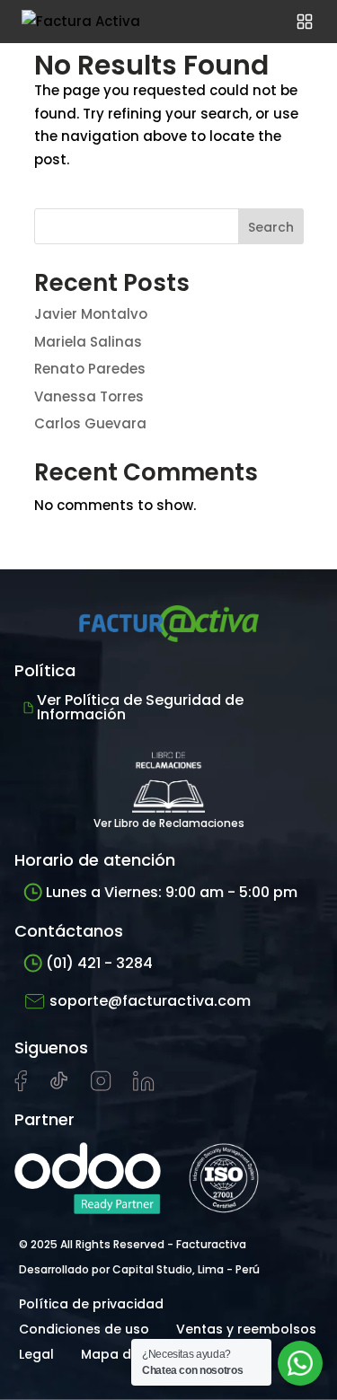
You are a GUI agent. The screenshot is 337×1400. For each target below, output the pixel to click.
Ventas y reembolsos (246, 1329)
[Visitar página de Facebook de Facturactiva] (20, 1087)
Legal (36, 1354)
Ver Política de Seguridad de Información (140, 707)
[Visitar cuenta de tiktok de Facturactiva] (59, 1087)
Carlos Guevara (90, 423)
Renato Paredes (90, 368)
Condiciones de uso (84, 1329)
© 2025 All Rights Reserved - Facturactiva (132, 1244)
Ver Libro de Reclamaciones (168, 823)
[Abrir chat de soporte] (300, 1363)
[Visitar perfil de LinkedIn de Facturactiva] (144, 1087)
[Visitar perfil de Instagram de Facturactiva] (101, 1087)
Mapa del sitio (127, 1354)
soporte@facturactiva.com (150, 1001)
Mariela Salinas (88, 341)
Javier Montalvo (90, 313)
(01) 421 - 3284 (99, 963)
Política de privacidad (91, 1304)
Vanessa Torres (89, 396)
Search (271, 227)
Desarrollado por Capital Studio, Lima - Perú (139, 1269)
